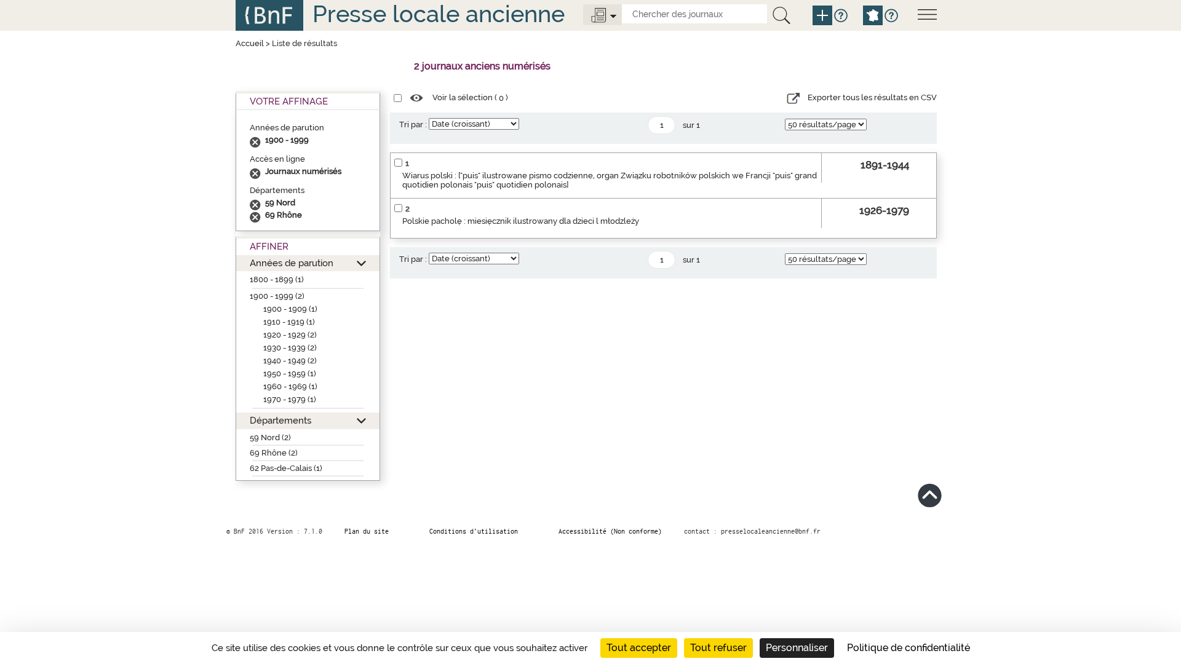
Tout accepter (638, 648)
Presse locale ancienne (438, 14)
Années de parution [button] (291, 263)
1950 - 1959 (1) (289, 373)
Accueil (250, 43)
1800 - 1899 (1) (277, 279)
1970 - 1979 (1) (289, 399)
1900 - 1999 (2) (277, 296)
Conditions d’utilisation (473, 531)
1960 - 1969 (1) (290, 386)
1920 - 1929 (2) (290, 334)
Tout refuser (718, 648)
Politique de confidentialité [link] (908, 648)
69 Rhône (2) (274, 452)
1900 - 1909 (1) (290, 309)
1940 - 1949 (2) (290, 360)
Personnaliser (797, 648)
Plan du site (366, 531)
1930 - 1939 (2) (290, 347)
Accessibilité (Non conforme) (610, 531)
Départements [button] (280, 420)
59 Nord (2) (270, 437)
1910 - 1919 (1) (289, 321)
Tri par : (413, 124)
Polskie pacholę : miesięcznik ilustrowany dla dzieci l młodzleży (520, 221)
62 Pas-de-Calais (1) (286, 468)
